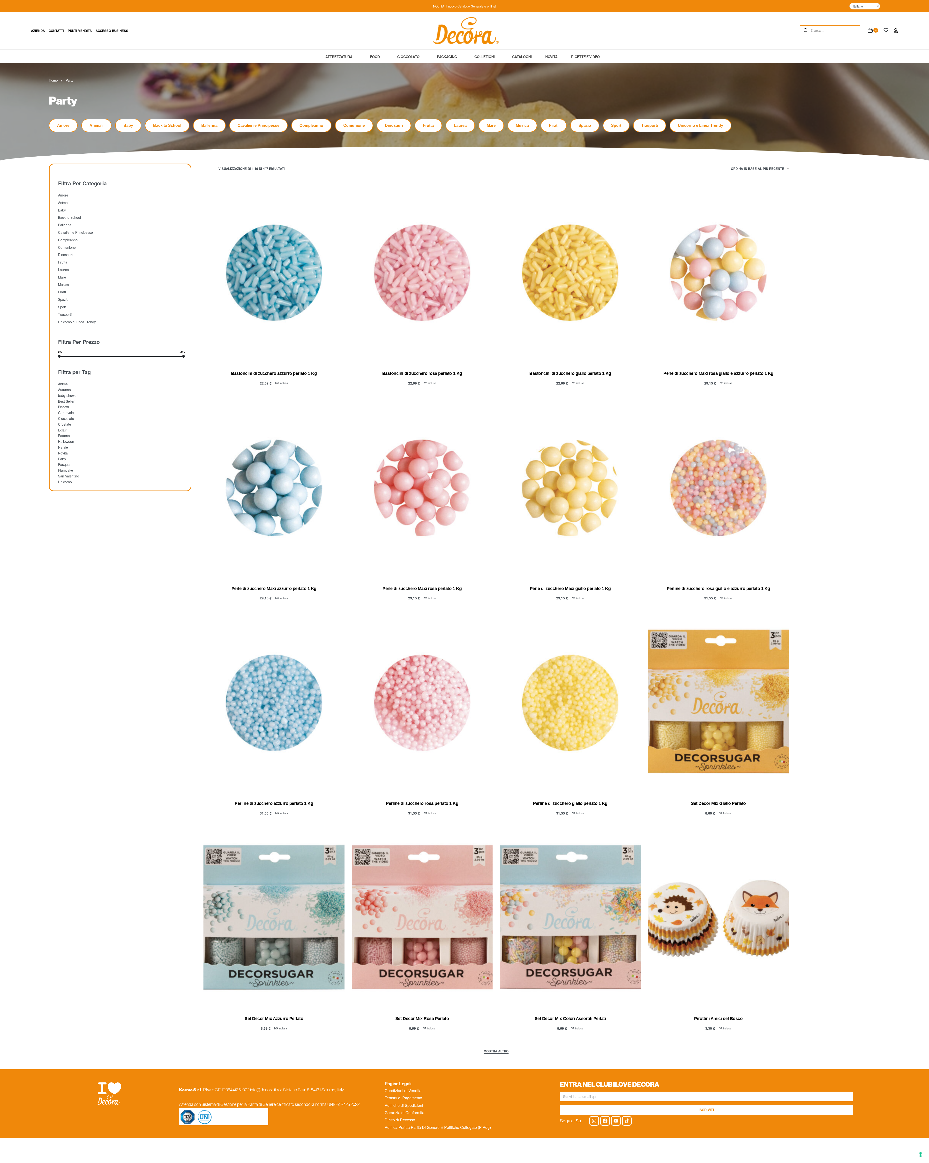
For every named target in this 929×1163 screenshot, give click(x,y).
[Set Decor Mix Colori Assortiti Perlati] (570, 918)
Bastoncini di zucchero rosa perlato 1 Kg (422, 373)
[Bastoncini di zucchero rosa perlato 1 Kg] (422, 272)
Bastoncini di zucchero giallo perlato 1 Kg (570, 373)
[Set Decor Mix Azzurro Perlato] (273, 918)
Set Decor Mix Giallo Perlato (718, 803)
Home (53, 80)
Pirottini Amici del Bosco (718, 1018)
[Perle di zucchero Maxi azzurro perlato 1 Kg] (273, 487)
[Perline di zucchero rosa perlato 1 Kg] (422, 702)
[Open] (886, 30)
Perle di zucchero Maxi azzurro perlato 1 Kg (274, 588)
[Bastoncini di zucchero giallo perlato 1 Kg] (570, 272)
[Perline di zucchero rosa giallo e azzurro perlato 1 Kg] (718, 487)
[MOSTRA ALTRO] (496, 1052)
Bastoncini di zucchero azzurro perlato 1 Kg (274, 373)
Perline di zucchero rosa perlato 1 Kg (422, 803)
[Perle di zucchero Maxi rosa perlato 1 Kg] (422, 487)
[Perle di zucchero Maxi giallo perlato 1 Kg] (570, 487)
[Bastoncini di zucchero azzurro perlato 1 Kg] (273, 272)
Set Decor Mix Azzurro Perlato (274, 1018)
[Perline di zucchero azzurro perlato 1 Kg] (273, 702)
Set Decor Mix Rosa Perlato (422, 1018)
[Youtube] (616, 1121)
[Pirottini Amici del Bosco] (718, 918)
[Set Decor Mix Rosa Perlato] (422, 918)
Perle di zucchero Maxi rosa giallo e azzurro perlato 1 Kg (718, 373)
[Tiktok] (627, 1121)
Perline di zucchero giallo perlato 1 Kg (570, 803)
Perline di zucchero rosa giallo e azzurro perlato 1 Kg (718, 588)
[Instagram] (594, 1121)
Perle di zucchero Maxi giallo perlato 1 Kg (570, 588)
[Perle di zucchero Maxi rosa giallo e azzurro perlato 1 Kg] (718, 272)
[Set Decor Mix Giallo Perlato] (718, 702)
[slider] (59, 356)
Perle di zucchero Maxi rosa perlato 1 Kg (422, 588)
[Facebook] (605, 1121)
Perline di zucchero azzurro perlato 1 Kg (274, 803)
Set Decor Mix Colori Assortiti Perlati (570, 1018)
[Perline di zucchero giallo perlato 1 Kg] (570, 702)
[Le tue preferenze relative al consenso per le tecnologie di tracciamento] (920, 1154)
